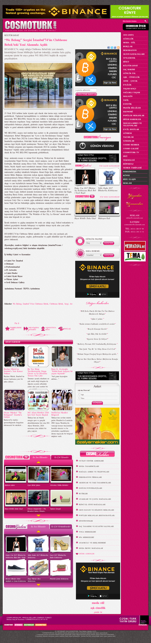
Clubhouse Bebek (56, 303)
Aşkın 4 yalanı (97, 319)
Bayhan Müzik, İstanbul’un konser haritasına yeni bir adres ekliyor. (14, 379)
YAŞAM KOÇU (129, 89)
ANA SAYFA (128, 35)
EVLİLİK (127, 85)
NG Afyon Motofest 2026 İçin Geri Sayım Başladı (38, 413)
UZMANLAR (128, 141)
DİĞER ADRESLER (86, 553)
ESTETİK (127, 104)
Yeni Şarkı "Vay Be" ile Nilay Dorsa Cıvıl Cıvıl (97, 349)
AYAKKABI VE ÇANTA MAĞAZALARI (95, 499)
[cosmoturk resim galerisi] (85, 165)
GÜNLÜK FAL (129, 73)
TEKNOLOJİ (129, 160)
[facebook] (108, 47)
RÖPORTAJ (128, 164)
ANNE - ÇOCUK (130, 81)
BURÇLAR (127, 46)
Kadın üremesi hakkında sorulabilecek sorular (97, 324)
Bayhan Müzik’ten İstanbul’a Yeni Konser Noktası (13, 371)
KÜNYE (126, 175)
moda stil (98, 602)
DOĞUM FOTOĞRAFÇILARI (90, 488)
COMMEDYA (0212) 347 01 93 (36, 619)
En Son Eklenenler (40, 457)
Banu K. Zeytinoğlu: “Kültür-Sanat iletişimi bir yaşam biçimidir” (62, 371)
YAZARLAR (128, 137)
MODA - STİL (129, 42)
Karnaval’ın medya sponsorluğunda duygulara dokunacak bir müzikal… (13, 422)
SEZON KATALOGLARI (134, 54)
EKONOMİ (128, 112)
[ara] (146, 21)
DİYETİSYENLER (86, 521)
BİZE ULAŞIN (129, 179)
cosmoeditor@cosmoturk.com (134, 224)
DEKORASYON (130, 50)
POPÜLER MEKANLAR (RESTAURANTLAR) (97, 515)
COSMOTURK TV (131, 152)
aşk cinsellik (98, 608)
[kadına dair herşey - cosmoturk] (30, 30)
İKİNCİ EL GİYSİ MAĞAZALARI (92, 504)
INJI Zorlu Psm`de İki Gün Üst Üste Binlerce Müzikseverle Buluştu (98, 312)
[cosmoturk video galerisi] (85, 197)
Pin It (17, 323)
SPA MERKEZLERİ (86, 537)
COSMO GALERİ (130, 148)
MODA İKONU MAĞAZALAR (91, 548)
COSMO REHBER (131, 145)
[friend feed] (115, 47)
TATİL (126, 100)
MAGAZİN (127, 96)
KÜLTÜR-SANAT (11, 35)
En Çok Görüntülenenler (60, 526)
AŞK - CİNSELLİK (131, 77)
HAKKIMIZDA (129, 171)
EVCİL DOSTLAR (131, 129)
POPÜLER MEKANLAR (133, 115)
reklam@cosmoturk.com (134, 218)
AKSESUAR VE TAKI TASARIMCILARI (95, 482)
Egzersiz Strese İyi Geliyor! (97, 339)
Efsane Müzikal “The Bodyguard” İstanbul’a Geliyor (13, 414)
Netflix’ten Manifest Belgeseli (59, 413)
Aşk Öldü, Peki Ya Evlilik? (97, 334)
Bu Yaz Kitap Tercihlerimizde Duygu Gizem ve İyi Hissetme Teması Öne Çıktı (37, 372)
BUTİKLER (83, 493)
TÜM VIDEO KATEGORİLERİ (109, 197)
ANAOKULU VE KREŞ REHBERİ (92, 542)
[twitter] (112, 47)
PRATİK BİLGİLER (132, 108)
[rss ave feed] (118, 47)
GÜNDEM (127, 133)
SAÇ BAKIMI (129, 69)
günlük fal (98, 612)
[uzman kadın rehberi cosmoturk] (97, 454)
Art (71, 303)
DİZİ (125, 156)
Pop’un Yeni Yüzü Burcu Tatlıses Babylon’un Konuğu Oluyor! (98, 360)
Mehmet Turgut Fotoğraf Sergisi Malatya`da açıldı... (97, 354)
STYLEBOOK (129, 58)
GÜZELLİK (128, 39)
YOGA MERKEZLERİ (87, 532)
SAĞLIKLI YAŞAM (131, 92)
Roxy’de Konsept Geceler (97, 329)
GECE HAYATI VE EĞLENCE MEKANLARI (96, 510)
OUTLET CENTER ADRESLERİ (91, 461)
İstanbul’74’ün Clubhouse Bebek (35, 303)
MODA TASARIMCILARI (89, 466)
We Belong (17, 303)
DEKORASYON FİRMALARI (90, 477)
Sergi (66, 303)
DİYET (126, 62)
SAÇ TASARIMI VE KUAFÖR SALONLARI (96, 526)
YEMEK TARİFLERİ (132, 168)
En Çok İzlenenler (61, 457)
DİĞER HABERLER (12, 342)
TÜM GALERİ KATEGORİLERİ (109, 166)
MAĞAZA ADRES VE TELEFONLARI (94, 471)
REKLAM (127, 183)
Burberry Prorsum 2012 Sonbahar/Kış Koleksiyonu (97, 344)
